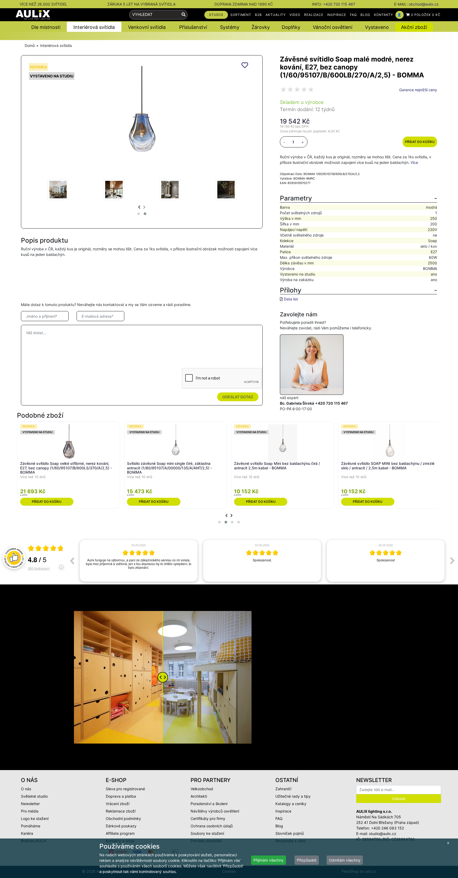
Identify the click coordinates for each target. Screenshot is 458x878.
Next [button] (452, 560)
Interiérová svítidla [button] (94, 27)
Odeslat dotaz (237, 397)
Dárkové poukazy (121, 826)
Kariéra (27, 833)
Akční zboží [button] (414, 27)
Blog (279, 826)
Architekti (199, 796)
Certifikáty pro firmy (208, 818)
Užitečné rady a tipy (293, 796)
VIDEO (294, 15)
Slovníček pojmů (289, 833)
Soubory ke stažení (207, 833)
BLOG (365, 15)
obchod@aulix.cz (424, 4)
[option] (139, 560)
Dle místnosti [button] (45, 27)
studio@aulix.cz (382, 833)
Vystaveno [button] (377, 27)
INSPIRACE (336, 15)
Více (414, 162)
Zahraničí (283, 789)
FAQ (353, 15)
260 (39, 568)
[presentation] (139, 207)
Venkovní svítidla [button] (147, 27)
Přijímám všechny (268, 860)
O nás (26, 789)
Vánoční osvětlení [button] (332, 27)
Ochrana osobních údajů (212, 826)
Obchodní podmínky (123, 818)
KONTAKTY (383, 15)
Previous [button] (71, 560)
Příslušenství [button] (193, 27)
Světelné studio (34, 796)
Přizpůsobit (306, 860)
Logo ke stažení (35, 818)
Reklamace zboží (120, 811)
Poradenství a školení (209, 803)
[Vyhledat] (183, 14)
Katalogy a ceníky (290, 803)
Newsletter (30, 803)
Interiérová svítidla (56, 45)
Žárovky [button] (261, 27)
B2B (258, 15)
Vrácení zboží (117, 803)
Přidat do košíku (420, 142)
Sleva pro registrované (125, 789)
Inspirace (283, 811)
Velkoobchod (202, 789)
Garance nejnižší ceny (418, 90)
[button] (138, 213)
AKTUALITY (276, 15)
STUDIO (216, 15)
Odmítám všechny (344, 860)
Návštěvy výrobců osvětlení (215, 811)
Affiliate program (120, 833)
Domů (30, 45)
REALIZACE (314, 15)
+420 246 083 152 (387, 828)
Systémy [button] (229, 27)
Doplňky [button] (291, 27)
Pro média (29, 811)
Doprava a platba (121, 796)
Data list (291, 299)
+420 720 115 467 (339, 4)
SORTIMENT (241, 15)
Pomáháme (30, 826)
